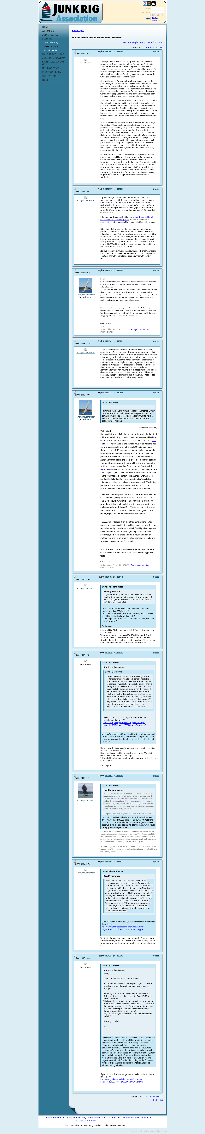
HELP (45, 80)
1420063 (119, 956)
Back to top (158, 1100)
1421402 (109, 775)
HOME (45, 27)
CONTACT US (49, 76)
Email (147, 8)
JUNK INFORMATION (54, 58)
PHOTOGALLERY (51, 72)
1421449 (119, 577)
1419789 (119, 51)
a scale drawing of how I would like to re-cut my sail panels (126, 218)
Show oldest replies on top (134, 42)
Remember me (158, 15)
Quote (156, 51)
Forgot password (156, 18)
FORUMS (47, 39)
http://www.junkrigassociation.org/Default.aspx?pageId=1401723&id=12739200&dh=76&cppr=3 (124, 723)
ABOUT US (48, 31)
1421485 (109, 577)
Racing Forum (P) (50, 50)
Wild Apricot (144, 1131)
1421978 (109, 270)
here (154, 441)
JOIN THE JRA (50, 35)
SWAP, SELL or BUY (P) (53, 63)
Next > (153, 47)
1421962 (109, 341)
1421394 (119, 652)
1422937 (109, 189)
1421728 (109, 392)
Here (102, 469)
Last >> (159, 47)
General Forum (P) (51, 42)
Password (145, 12)
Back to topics (78, 30)
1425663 (109, 51)
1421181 (119, 775)
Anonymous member (86, 200)
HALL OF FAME (50, 68)
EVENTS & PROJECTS (54, 54)
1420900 (119, 392)
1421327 (119, 861)
